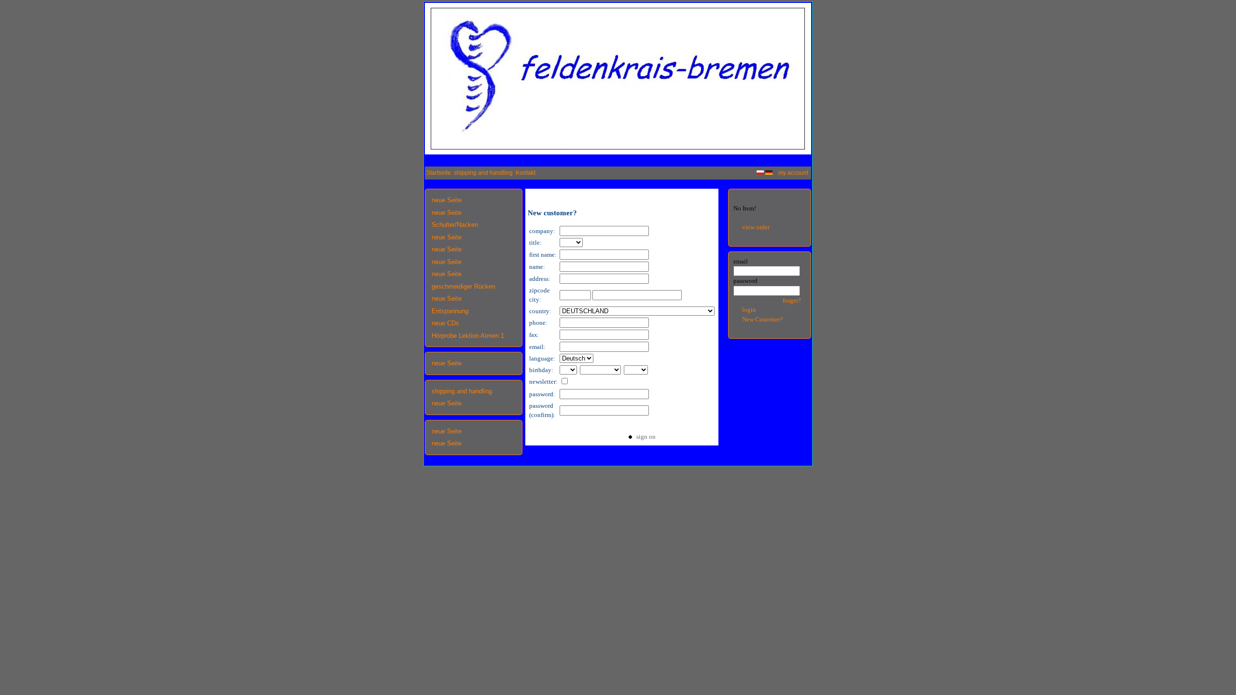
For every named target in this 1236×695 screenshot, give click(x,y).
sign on (644, 436)
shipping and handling (483, 172)
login (749, 309)
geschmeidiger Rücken (463, 286)
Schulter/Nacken (455, 224)
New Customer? (762, 319)
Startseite (438, 172)
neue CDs (445, 323)
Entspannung (450, 311)
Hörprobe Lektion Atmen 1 (468, 335)
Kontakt (525, 172)
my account (793, 172)
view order (756, 227)
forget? (792, 300)
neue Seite (447, 200)
